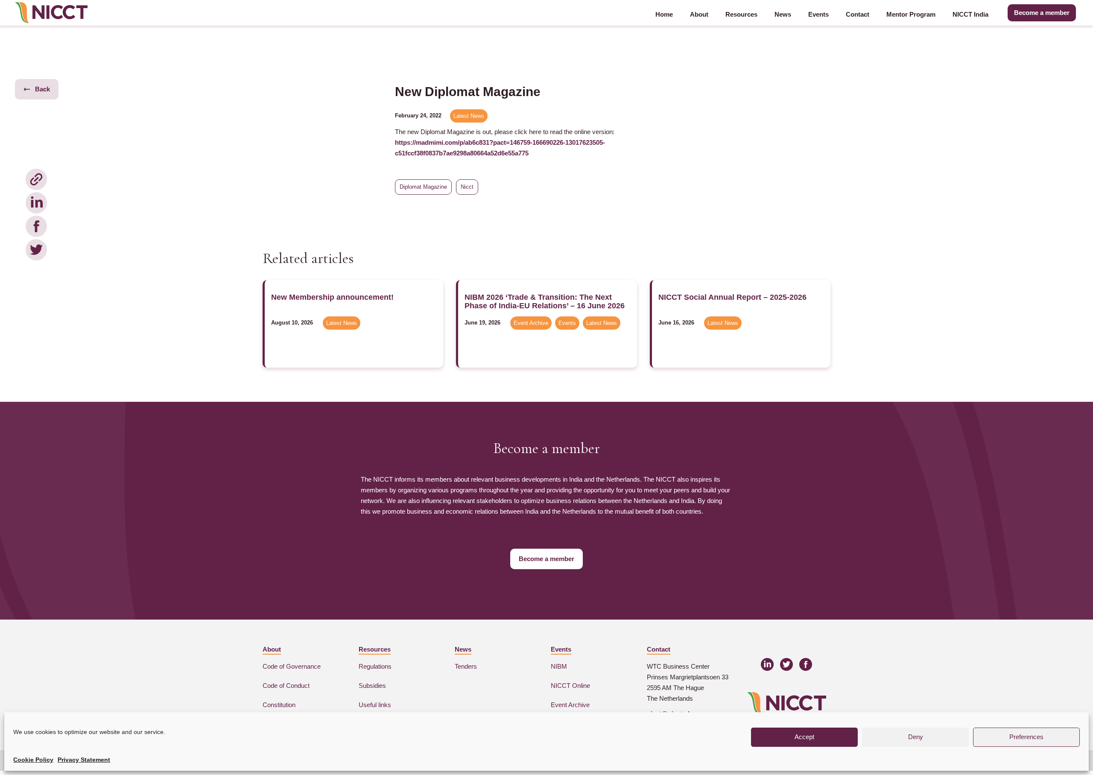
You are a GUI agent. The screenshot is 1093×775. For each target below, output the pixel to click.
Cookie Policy (33, 759)
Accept (804, 736)
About (699, 14)
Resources (741, 14)
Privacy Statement (84, 759)
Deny (915, 736)
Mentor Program (910, 14)
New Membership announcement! (332, 297)
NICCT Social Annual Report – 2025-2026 (732, 297)
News (782, 14)
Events (818, 14)
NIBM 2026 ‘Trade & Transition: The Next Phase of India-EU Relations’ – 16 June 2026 (545, 301)
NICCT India (970, 14)
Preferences (1026, 736)
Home (664, 14)
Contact (857, 14)
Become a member (1042, 12)
